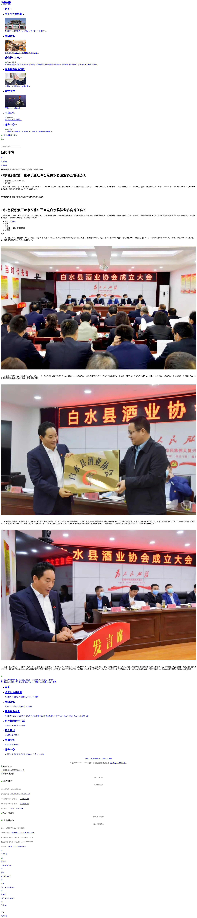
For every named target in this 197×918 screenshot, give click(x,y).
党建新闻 (17, 120)
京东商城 (9, 108)
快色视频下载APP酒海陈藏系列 (49, 64)
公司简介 (9, 31)
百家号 (109, 759)
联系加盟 (26, 86)
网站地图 (4, 916)
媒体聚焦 (26, 53)
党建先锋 (10, 113)
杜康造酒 (17, 31)
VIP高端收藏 (91, 64)
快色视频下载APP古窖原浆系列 (74, 64)
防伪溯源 (17, 131)
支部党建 (9, 120)
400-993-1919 (15, 794)
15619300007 (24, 804)
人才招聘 (9, 131)
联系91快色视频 (45, 131)
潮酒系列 (33, 64)
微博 (104, 759)
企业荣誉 (26, 31)
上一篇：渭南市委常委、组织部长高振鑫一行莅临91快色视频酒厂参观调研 (28, 680)
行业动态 (17, 53)
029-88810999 (25, 794)
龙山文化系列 (23, 64)
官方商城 (10, 91)
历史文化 (34, 31)
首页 (7, 8)
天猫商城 (17, 108)
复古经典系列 (11, 64)
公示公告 (34, 53)
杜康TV (42, 31)
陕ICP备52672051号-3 (118, 763)
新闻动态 (9, 53)
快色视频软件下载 (15, 69)
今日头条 (88, 759)
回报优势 (17, 86)
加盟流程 (9, 86)
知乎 (100, 759)
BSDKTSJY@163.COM (15, 809)
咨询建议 (34, 131)
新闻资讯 (10, 36)
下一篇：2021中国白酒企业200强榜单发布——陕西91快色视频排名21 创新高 (28, 682)
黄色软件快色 (12, 57)
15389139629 (24, 799)
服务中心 (10, 124)
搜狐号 (95, 759)
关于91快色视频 (13, 14)
